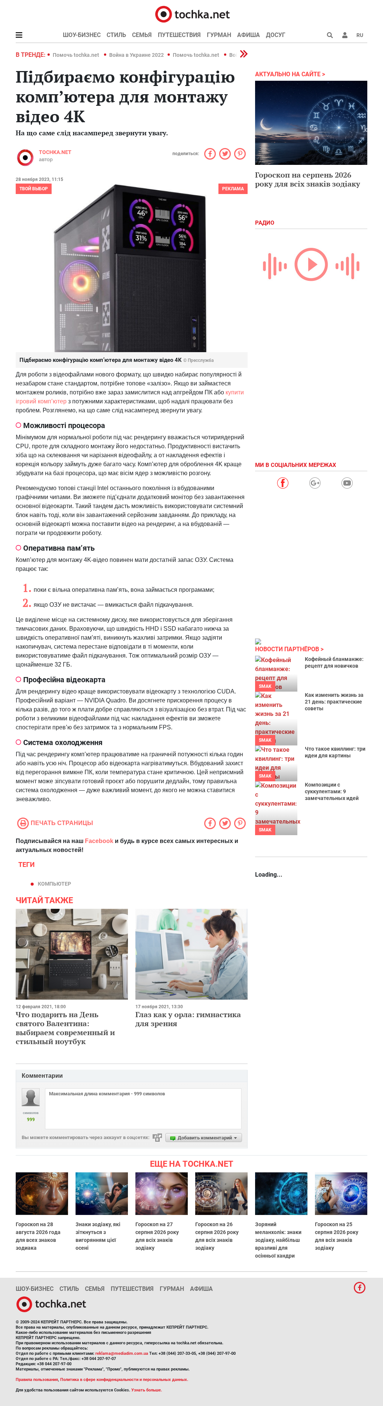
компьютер (54, 884)
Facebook (99, 841)
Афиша (248, 35)
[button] (344, 35)
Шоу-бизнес (82, 35)
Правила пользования (37, 1379)
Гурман (219, 35)
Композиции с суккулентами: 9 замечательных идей (332, 791)
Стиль (116, 35)
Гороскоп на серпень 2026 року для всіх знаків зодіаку (307, 179)
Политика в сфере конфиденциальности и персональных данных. (124, 1379)
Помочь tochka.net (76, 55)
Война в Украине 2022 (136, 55)
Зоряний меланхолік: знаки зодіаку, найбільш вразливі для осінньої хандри (278, 1240)
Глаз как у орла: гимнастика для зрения (188, 1018)
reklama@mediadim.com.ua (121, 1353)
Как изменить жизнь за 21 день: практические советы (334, 701)
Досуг (275, 35)
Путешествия (179, 35)
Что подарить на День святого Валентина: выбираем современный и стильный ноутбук (65, 1027)
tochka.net (55, 152)
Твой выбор (33, 188)
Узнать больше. (146, 1390)
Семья (142, 35)
